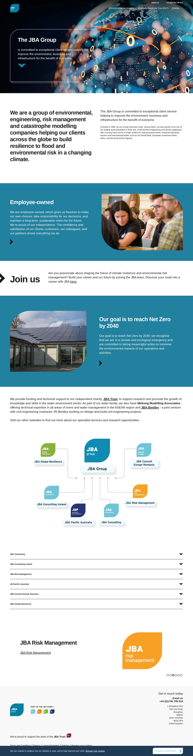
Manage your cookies (81, 745)
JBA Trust (110, 399)
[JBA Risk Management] (39, 711)
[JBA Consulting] (14, 8)
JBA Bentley (150, 407)
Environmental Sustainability (121, 8)
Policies (175, 8)
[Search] (182, 8)
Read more (53, 55)
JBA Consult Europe (33, 652)
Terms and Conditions (20, 745)
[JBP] (52, 711)
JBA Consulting (17, 554)
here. (73, 281)
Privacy (36, 745)
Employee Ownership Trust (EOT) (153, 8)
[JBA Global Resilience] (46, 711)
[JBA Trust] (68, 736)
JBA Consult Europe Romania (24, 594)
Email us (155, 3)
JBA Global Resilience (20, 604)
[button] (168, 675)
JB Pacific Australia (19, 584)
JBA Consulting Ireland (21, 564)
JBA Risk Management (21, 574)
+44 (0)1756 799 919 (174, 3)
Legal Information (51, 745)
